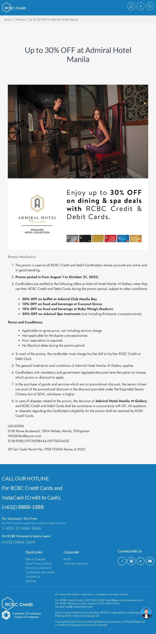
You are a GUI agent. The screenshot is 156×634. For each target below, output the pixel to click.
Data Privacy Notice (38, 563)
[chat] (146, 613)
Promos (20, 19)
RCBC (68, 559)
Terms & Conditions (38, 568)
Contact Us (32, 576)
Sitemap (30, 581)
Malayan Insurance (76, 563)
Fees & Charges (35, 559)
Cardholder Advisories (40, 572)
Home (7, 19)
